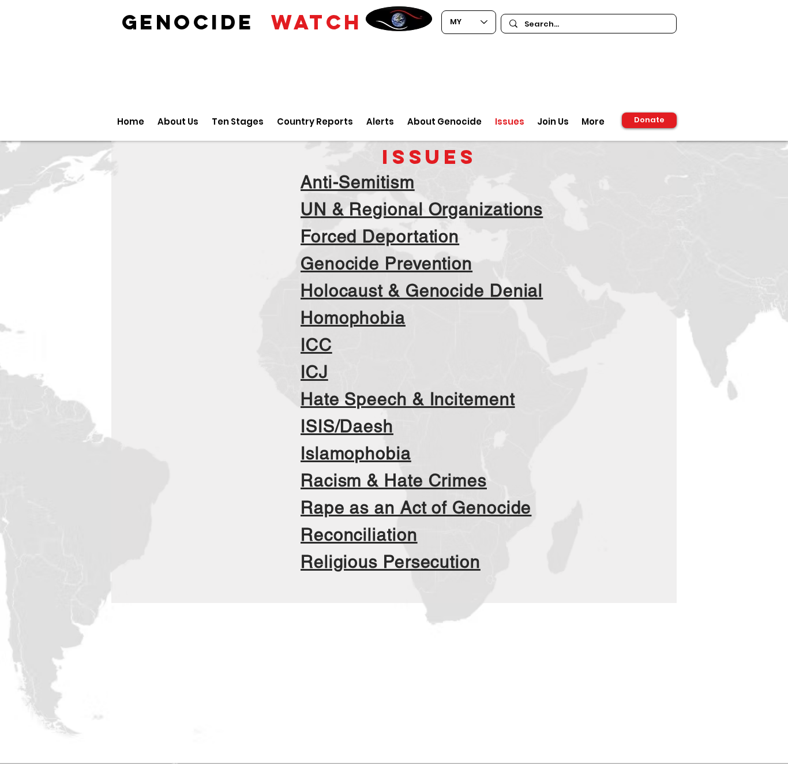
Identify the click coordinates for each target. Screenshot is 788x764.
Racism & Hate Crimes (394, 480)
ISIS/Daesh (347, 426)
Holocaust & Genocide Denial (422, 290)
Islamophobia (356, 453)
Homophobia (353, 318)
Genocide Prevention (386, 263)
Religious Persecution (391, 562)
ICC (316, 345)
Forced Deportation (380, 236)
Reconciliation (359, 535)
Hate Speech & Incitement (408, 399)
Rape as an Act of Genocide (416, 507)
